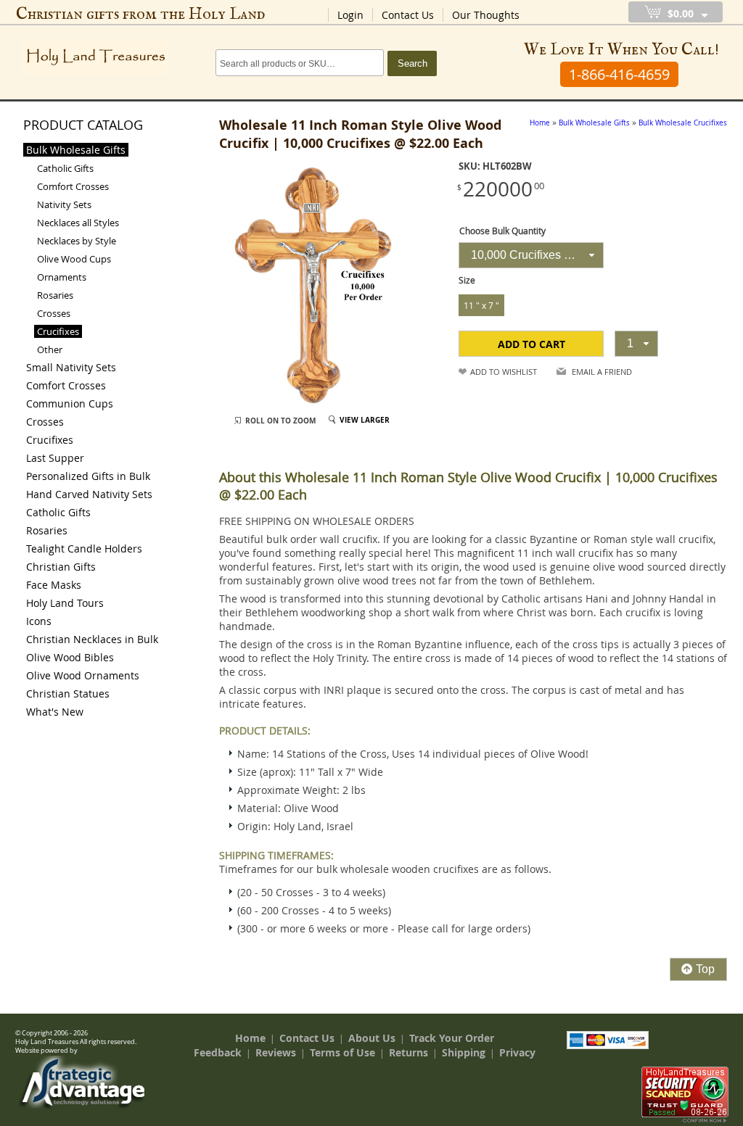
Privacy (517, 1052)
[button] (531, 344)
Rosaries (55, 295)
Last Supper (55, 458)
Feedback (218, 1052)
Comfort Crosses (73, 186)
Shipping (463, 1052)
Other (49, 349)
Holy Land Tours (65, 603)
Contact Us (408, 15)
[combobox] (531, 255)
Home (250, 1038)
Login (350, 15)
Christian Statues (68, 693)
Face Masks (53, 585)
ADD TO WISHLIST (503, 371)
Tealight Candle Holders (84, 548)
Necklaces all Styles (78, 222)
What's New (54, 712)
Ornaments (61, 276)
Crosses (53, 313)
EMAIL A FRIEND (602, 371)
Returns (408, 1052)
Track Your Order (451, 1038)
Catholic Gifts (65, 168)
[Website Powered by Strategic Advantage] (82, 1105)
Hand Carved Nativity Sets (89, 494)
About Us (371, 1038)
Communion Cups (69, 403)
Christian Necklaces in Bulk (92, 639)
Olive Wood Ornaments (82, 675)
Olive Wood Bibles (70, 657)
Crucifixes (58, 331)
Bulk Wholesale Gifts (76, 150)
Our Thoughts (486, 15)
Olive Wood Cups (74, 258)
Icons (39, 621)
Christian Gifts (61, 567)
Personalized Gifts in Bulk (88, 476)
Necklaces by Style (76, 240)
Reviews (275, 1052)
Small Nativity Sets (71, 367)
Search (412, 63)
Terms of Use (342, 1052)
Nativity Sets (64, 204)
